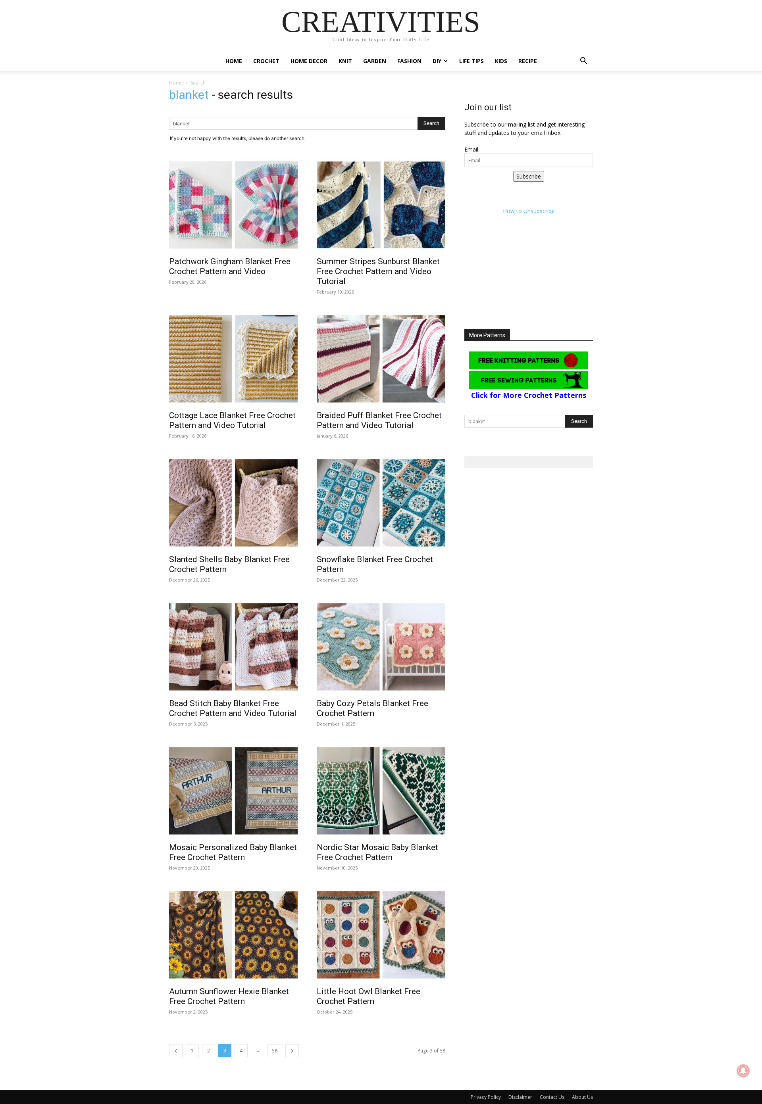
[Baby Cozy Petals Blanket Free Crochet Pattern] (381, 646)
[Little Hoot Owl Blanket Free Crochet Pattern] (381, 934)
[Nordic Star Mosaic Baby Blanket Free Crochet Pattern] (381, 790)
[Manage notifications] (743, 1070)
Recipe (527, 61)
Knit (345, 61)
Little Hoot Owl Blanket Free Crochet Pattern (368, 996)
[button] (583, 61)
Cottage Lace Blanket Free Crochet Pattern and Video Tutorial (232, 420)
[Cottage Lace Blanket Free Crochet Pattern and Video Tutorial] (233, 358)
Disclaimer (520, 1097)
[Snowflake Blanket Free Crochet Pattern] (381, 502)
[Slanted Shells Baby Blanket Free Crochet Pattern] (233, 502)
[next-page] (292, 1050)
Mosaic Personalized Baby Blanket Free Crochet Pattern (233, 852)
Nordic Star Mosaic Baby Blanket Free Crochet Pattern (377, 852)
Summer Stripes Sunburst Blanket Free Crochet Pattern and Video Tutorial (378, 271)
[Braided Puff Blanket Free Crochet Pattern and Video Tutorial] (381, 358)
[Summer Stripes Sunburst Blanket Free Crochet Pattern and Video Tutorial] (381, 205)
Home (233, 61)
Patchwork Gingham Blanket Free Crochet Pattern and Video (230, 266)
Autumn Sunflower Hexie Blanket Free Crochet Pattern (229, 996)
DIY (437, 61)
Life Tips (471, 61)
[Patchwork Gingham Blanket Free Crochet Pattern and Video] (233, 205)
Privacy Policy (486, 1097)
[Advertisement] (528, 279)
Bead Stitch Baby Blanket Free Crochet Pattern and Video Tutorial (232, 708)
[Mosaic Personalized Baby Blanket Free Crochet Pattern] (233, 790)
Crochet (266, 61)
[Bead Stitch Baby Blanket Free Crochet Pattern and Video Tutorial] (233, 646)
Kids (501, 61)
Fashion (409, 61)
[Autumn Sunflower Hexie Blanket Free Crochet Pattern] (233, 934)
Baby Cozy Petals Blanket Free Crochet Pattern (372, 708)
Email (471, 149)
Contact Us (552, 1097)
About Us (582, 1097)
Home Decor (309, 61)
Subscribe (528, 176)
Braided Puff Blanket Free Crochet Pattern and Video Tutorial (379, 420)
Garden (374, 61)
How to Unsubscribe (529, 211)
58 (274, 1050)
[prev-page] (176, 1050)
